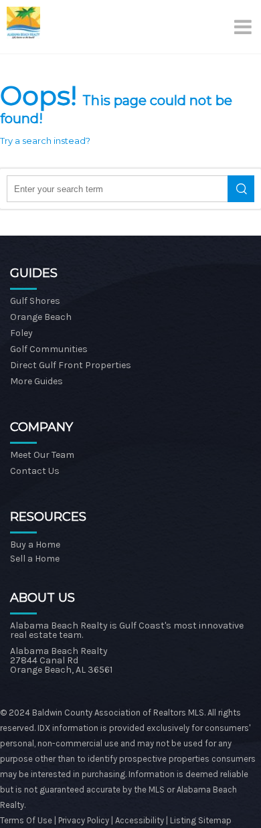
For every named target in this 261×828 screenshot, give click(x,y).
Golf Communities (49, 349)
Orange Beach (41, 317)
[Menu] (244, 27)
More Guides (36, 381)
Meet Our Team (42, 455)
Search (241, 188)
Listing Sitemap (201, 820)
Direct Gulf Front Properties (70, 365)
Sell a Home (35, 558)
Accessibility (139, 820)
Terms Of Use (26, 820)
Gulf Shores (35, 301)
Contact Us (35, 471)
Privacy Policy (84, 820)
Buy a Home (35, 544)
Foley (21, 333)
